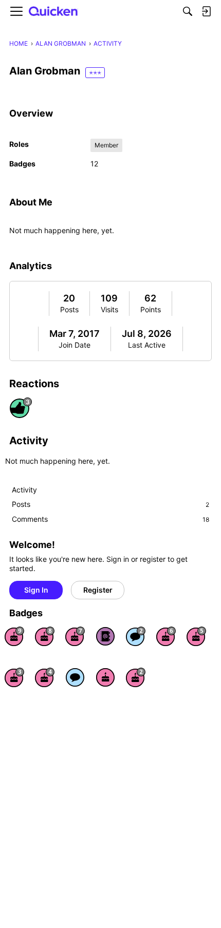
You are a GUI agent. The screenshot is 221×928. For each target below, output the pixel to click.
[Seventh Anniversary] (75, 636)
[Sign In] (206, 11)
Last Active (146, 344)
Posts (69, 309)
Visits (109, 309)
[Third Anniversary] (14, 677)
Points (150, 309)
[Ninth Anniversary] (14, 636)
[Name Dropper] (105, 636)
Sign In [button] (36, 589)
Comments (110, 519)
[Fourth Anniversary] (44, 677)
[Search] (187, 11)
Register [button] (98, 589)
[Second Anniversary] (135, 677)
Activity (24, 489)
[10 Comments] (135, 636)
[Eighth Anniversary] (44, 636)
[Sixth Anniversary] (166, 636)
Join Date (74, 344)
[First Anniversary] (105, 677)
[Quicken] (53, 11)
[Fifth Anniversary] (196, 636)
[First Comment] (75, 677)
